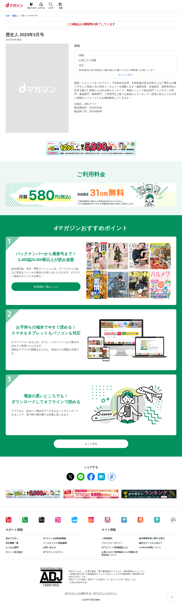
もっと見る (91, 443)
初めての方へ (12, 538)
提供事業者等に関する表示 (152, 538)
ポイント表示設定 (14, 552)
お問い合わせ (49, 547)
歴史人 (15, 16)
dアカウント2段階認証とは (115, 547)
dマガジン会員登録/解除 (54, 538)
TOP (7, 16)
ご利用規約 (107, 538)
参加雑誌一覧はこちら (46, 286)
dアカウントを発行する (78, 593)
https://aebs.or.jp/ (79, 582)
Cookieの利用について (150, 547)
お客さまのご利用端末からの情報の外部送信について (120, 553)
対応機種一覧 (12, 543)
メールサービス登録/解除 (55, 543)
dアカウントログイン (53, 552)
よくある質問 (12, 547)
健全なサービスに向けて (150, 543)
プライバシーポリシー (112, 543)
